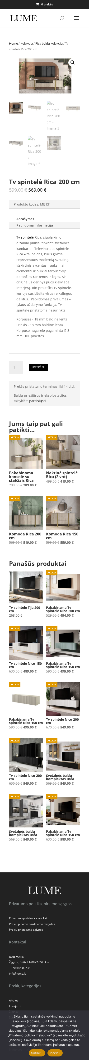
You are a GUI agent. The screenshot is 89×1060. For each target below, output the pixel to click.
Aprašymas (25, 219)
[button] (72, 62)
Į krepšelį (38, 367)
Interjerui (15, 1006)
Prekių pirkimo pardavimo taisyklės (32, 924)
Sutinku (37, 1053)
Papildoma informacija (34, 225)
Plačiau (55, 1053)
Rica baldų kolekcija (49, 43)
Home (13, 43)
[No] (83, 1035)
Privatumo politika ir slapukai (28, 918)
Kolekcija (26, 43)
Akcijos (13, 1000)
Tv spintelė (25, 237)
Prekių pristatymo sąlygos (26, 930)
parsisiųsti (37, 401)
